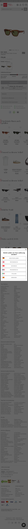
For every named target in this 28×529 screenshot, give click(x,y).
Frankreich (14, 269)
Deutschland (14, 258)
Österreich (14, 262)
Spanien (14, 277)
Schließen (25, 249)
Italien (14, 273)
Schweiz (14, 266)
